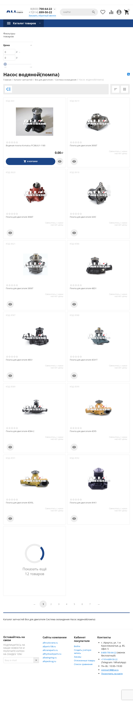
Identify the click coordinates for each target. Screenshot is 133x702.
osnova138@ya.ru (110, 669)
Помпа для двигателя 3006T (83, 145)
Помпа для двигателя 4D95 (83, 431)
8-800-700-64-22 (109, 652)
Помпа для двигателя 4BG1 (19, 360)
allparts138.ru (49, 646)
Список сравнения (83, 664)
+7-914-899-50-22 (109, 659)
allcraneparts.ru (50, 650)
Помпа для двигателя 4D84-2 (20, 431)
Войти (77, 646)
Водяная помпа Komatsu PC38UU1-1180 (25, 145)
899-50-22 (40, 12)
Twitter (14, 686)
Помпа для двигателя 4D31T (83, 360)
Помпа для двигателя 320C (83, 217)
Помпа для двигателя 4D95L (20, 502)
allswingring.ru (50, 657)
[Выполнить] (36, 660)
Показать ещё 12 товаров (35, 571)
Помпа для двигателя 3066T (19, 217)
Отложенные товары (84, 660)
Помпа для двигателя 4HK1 (83, 502)
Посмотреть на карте (112, 673)
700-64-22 (41, 9)
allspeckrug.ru (49, 661)
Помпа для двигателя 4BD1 (83, 288)
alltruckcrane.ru (50, 642)
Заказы (77, 656)
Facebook (15, 678)
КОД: (8, 101)
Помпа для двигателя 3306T (19, 288)
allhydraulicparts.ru (52, 653)
